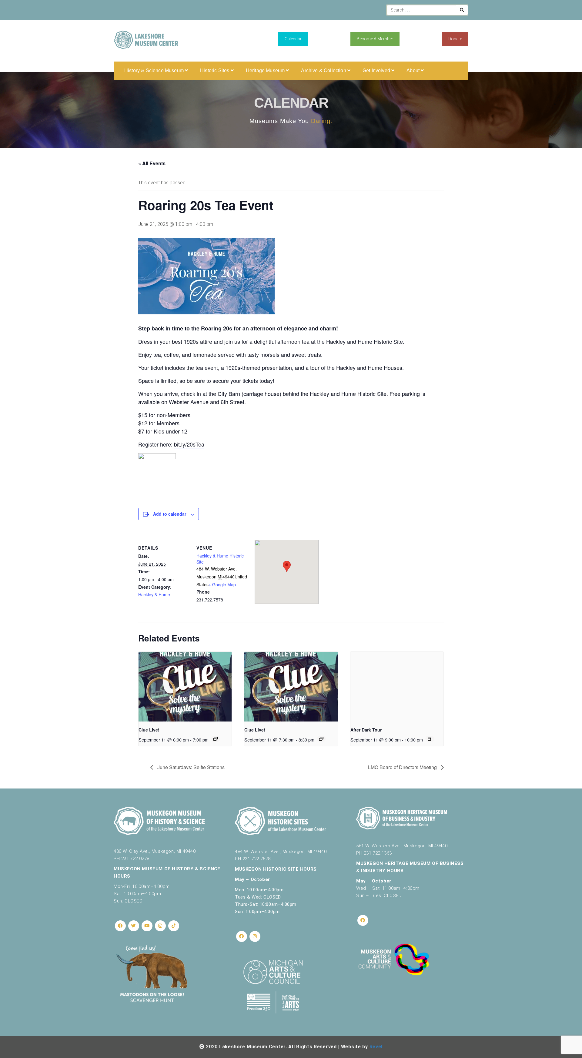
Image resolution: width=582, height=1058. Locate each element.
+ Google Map (222, 584)
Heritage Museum (266, 70)
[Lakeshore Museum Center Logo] (146, 40)
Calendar (293, 38)
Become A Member (375, 38)
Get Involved (377, 70)
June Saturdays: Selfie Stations (190, 767)
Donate (455, 38)
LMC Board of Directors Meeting (403, 767)
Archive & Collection (324, 70)
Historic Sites (215, 70)
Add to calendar (169, 514)
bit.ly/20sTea (189, 444)
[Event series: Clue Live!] (215, 739)
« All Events (152, 163)
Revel (376, 1047)
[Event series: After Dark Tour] (430, 739)
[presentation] (185, 687)
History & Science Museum (154, 70)
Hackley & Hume (154, 594)
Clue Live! (149, 730)
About (413, 70)
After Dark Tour (366, 730)
